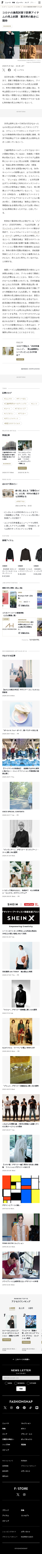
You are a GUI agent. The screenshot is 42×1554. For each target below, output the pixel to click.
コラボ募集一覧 (9, 615)
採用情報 (5, 1466)
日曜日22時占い (8, 1439)
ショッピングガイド (9, 1532)
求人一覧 (18, 588)
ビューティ (19, 2)
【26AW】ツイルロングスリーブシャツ (25, 570)
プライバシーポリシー (28, 1466)
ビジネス (18, 6)
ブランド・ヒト (35, 2)
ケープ (9, 236)
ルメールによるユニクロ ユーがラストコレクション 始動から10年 (10, 1333)
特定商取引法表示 (27, 1537)
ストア (27, 2)
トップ (3, 6)
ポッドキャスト (26, 1439)
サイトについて (7, 1461)
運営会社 (5, 1476)
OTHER (33, 1383)
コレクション (26, 1423)
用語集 (23, 1444)
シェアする (20, 70)
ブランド (5, 1510)
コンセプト (25, 1515)
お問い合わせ (25, 1471)
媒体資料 (5, 1471)
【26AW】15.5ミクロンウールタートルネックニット (9, 571)
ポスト (23, 1429)
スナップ (5, 1450)
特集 (13, 2)
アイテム (5, 1515)
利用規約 (24, 1461)
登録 (21, 1389)
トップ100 (6, 1444)
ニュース (8, 2)
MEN (10, 1383)
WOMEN (21, 1383)
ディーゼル (12, 180)
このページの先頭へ (22, 1359)
